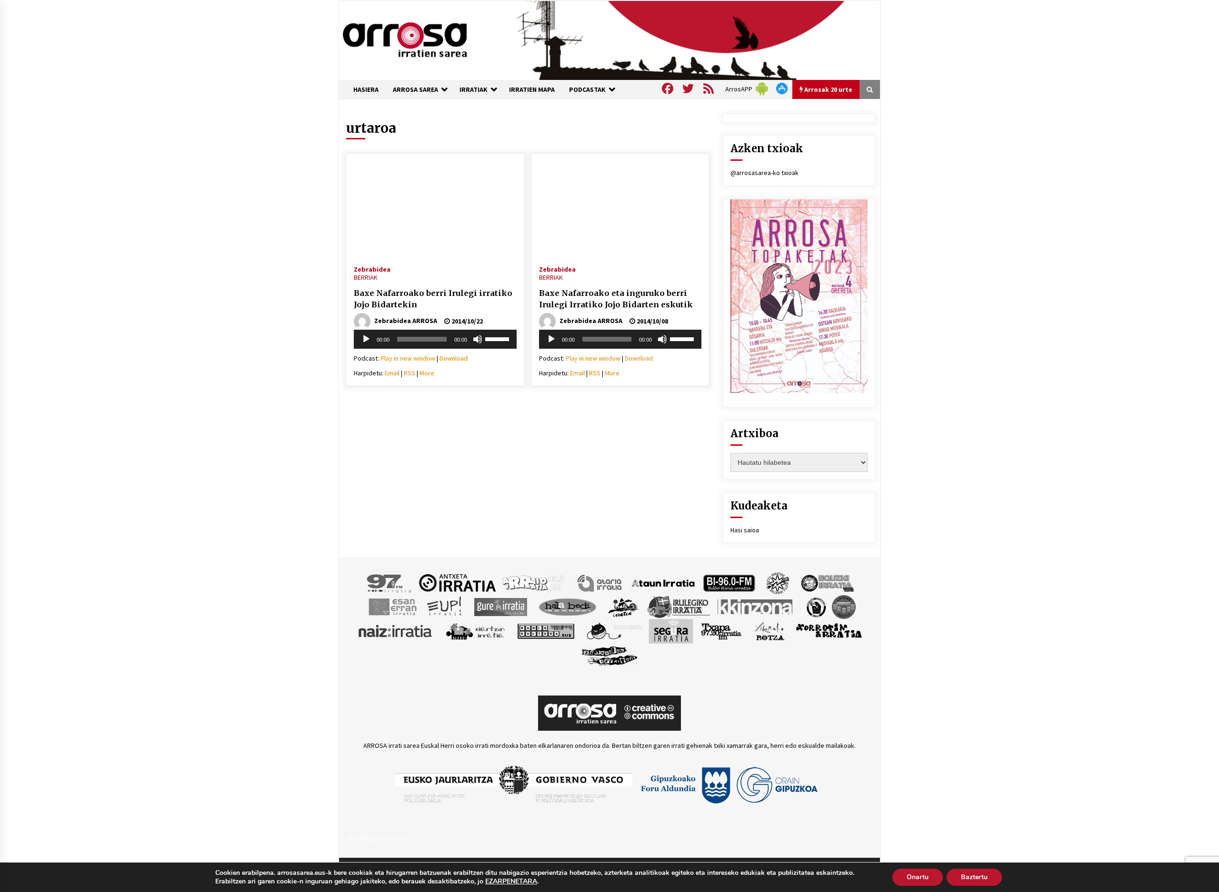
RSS (409, 373)
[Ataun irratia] (663, 582)
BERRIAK (366, 277)
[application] (435, 339)
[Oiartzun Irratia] (475, 630)
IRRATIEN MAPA (532, 89)
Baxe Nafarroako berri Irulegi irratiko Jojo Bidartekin (433, 299)
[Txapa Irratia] (721, 630)
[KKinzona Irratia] (755, 606)
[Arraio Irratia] (533, 582)
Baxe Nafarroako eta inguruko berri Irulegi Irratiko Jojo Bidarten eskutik (616, 299)
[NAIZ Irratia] (395, 630)
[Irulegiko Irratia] (678, 606)
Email (392, 373)
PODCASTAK (587, 89)
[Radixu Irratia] (614, 630)
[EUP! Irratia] (445, 606)
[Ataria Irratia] (600, 582)
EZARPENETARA (511, 881)
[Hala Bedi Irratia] (567, 606)
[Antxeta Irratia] (457, 582)
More (427, 373)
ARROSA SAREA (415, 89)
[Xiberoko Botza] (769, 630)
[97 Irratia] (389, 582)
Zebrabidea (372, 269)
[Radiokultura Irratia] (546, 630)
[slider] (498, 338)
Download (454, 358)
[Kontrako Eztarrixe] (815, 606)
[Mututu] (477, 339)
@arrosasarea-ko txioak (764, 172)
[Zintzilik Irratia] (609, 654)
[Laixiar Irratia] (844, 606)
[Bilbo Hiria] (729, 582)
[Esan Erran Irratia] (392, 606)
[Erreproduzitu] (366, 339)
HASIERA (366, 89)
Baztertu (974, 877)
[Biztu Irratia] (777, 582)
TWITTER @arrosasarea (379, 838)
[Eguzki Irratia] (827, 582)
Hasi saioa (744, 530)
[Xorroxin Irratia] (829, 630)
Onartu (918, 877)
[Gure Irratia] (500, 606)
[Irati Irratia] (624, 606)
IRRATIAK (474, 89)
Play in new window (407, 358)
